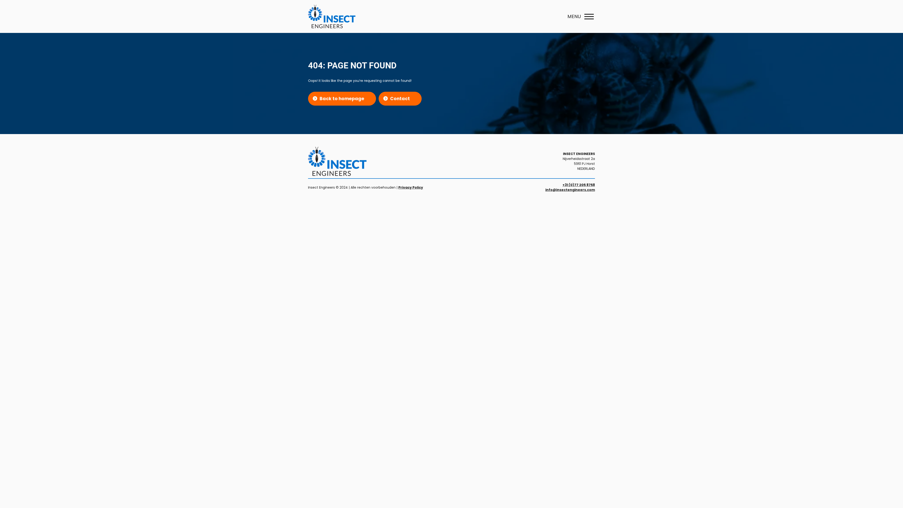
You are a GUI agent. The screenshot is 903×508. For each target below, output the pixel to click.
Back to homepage (342, 98)
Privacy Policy (410, 187)
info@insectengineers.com (570, 189)
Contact (400, 98)
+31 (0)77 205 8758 (578, 185)
